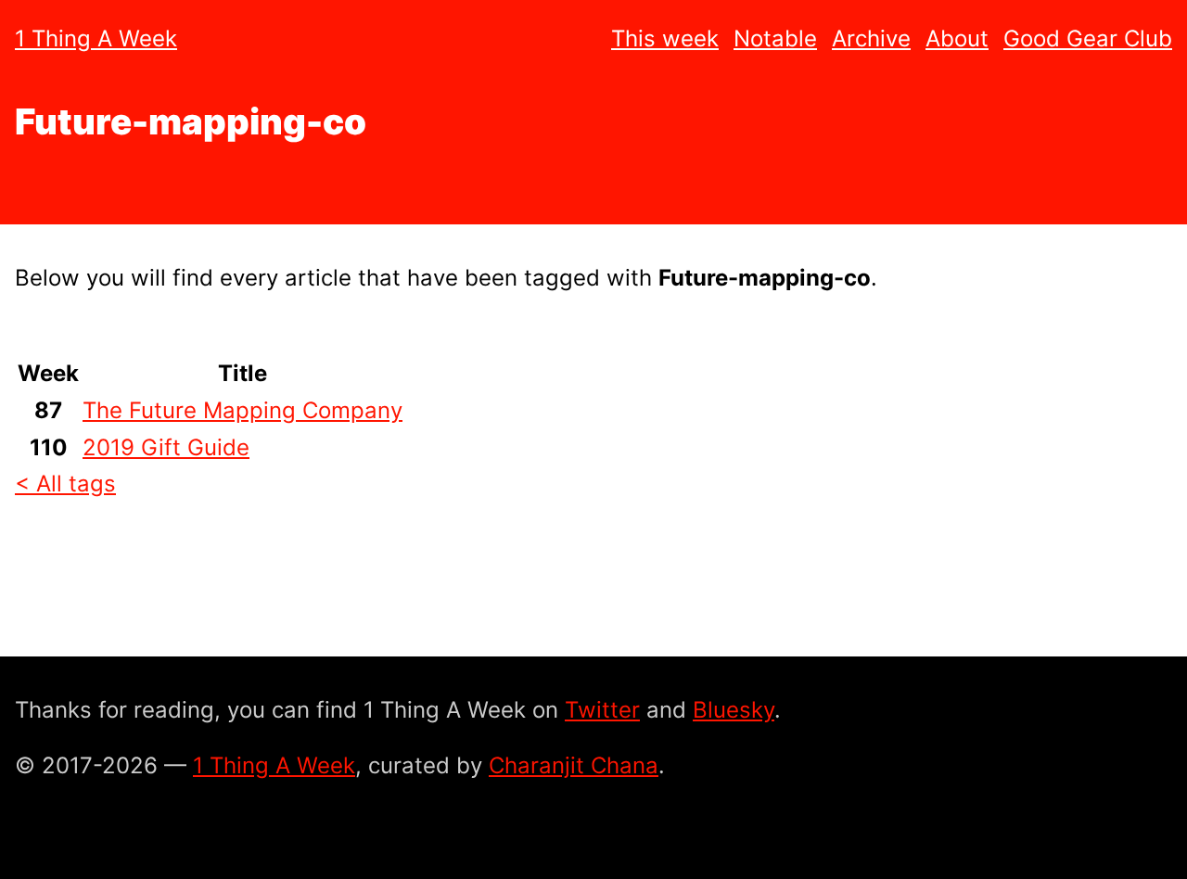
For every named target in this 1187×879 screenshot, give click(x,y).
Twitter (602, 709)
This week (665, 38)
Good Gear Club (1087, 38)
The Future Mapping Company (242, 410)
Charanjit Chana (573, 765)
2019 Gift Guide (166, 447)
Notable (775, 38)
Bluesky (733, 709)
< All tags (65, 483)
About (957, 38)
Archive (871, 38)
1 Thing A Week (96, 38)
